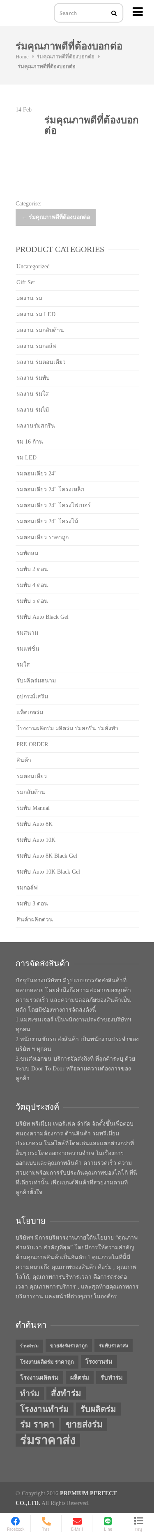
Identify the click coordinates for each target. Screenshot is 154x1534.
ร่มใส (23, 665)
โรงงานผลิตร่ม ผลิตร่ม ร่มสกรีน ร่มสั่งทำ (67, 728)
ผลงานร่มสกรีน (35, 426)
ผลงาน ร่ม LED (35, 314)
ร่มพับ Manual (33, 808)
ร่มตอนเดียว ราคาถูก (42, 537)
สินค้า (23, 760)
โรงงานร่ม (99, 1361)
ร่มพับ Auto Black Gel (42, 617)
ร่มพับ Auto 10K (35, 840)
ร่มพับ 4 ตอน (32, 585)
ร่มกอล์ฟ (27, 888)
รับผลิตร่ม (98, 1409)
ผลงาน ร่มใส (32, 394)
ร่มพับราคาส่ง (113, 1346)
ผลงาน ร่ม (29, 298)
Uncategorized (33, 266)
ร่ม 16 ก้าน (29, 442)
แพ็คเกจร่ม (29, 712)
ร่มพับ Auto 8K (34, 824)
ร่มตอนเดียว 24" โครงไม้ (47, 521)
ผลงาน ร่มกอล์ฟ (36, 346)
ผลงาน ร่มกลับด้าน (40, 330)
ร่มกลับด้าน (30, 792)
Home (22, 57)
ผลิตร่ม (79, 1377)
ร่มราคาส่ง (48, 1440)
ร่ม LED (26, 458)
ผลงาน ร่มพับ (33, 378)
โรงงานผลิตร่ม (39, 1377)
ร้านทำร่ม (29, 1346)
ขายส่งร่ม (84, 1424)
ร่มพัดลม (27, 553)
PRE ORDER (32, 744)
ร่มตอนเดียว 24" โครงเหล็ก (50, 489)
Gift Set (25, 282)
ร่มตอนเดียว (31, 776)
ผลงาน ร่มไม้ (32, 410)
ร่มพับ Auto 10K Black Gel (48, 872)
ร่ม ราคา (37, 1424)
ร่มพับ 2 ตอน (32, 569)
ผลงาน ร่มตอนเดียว (41, 362)
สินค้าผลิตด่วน (34, 919)
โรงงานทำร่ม (44, 1409)
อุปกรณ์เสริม (32, 696)
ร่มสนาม (27, 633)
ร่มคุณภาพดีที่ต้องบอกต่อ (65, 57)
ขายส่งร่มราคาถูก (68, 1346)
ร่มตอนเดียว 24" (36, 473)
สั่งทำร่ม (66, 1393)
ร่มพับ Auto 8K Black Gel (46, 856)
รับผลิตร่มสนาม (36, 681)
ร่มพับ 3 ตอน (32, 904)
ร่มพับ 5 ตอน (32, 601)
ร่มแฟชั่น (27, 649)
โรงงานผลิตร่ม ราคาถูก (47, 1362)
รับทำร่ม (112, 1377)
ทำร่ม (29, 1393)
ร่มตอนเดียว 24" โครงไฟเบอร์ (53, 505)
